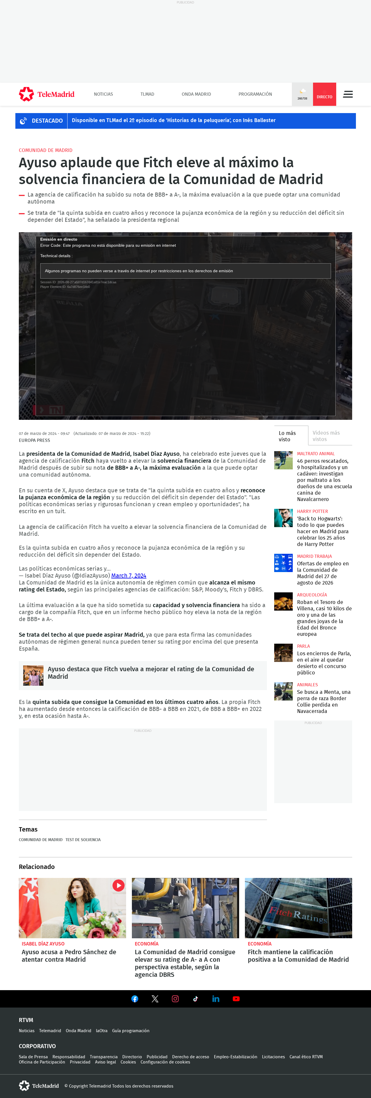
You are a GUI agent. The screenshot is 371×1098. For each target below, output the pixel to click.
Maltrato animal (316, 453)
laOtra (102, 1031)
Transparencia (104, 1057)
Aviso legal (105, 1062)
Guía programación (131, 1031)
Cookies (128, 1062)
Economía (147, 943)
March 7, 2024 (128, 576)
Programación (255, 94)
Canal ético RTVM (306, 1057)
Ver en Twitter (155, 1000)
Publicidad (157, 1057)
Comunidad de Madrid (45, 150)
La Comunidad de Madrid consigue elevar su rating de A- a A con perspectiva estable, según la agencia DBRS (185, 908)
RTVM (26, 1020)
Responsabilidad (68, 1057)
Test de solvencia (83, 840)
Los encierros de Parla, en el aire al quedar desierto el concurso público (283, 653)
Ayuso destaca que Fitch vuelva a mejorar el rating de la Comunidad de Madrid (33, 675)
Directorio (132, 1057)
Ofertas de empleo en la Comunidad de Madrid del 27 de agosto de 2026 (283, 563)
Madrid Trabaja (314, 556)
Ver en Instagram (175, 999)
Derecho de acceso (190, 1057)
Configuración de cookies (165, 1062)
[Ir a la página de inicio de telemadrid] (46, 94)
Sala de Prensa (33, 1057)
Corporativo (37, 1046)
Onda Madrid (196, 94)
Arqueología (312, 595)
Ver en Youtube (236, 999)
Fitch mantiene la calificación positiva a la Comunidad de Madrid (298, 908)
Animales (307, 685)
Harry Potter (312, 511)
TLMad (147, 94)
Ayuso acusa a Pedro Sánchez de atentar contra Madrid (72, 908)
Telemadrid (50, 1031)
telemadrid (39, 1085)
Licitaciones (273, 1057)
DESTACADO (47, 121)
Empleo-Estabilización (235, 1057)
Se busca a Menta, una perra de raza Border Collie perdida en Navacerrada (283, 691)
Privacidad (80, 1062)
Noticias (103, 94)
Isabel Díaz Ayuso (43, 943)
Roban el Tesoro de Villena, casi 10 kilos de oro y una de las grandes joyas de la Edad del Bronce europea (283, 601)
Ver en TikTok (195, 1000)
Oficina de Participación (42, 1062)
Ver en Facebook (135, 1000)
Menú (347, 94)
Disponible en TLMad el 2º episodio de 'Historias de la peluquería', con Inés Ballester (174, 120)
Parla (303, 646)
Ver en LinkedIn (216, 999)
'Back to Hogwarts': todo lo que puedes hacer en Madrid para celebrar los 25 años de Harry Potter (283, 518)
